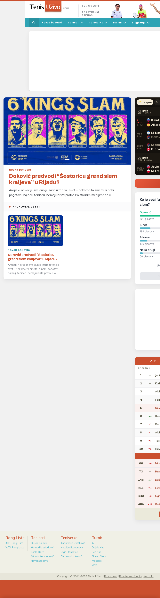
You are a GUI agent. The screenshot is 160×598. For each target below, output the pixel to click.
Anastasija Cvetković (73, 543)
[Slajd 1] (67, 159)
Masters (97, 560)
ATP (94, 543)
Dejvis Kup (98, 547)
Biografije (139, 22)
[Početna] (34, 22)
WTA (95, 565)
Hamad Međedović (42, 547)
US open (147, 102)
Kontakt (149, 576)
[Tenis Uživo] (52, 6)
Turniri (117, 22)
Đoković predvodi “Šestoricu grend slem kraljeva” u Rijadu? (63, 179)
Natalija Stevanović (72, 547)
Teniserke (96, 22)
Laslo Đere (37, 551)
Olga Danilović (69, 551)
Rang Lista (15, 537)
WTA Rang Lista (14, 547)
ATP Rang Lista (14, 543)
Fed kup (96, 551)
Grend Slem (99, 556)
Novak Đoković (52, 22)
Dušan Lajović (39, 543)
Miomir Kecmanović (42, 556)
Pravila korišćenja (130, 576)
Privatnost (110, 576)
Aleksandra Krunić (71, 556)
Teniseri (73, 22)
